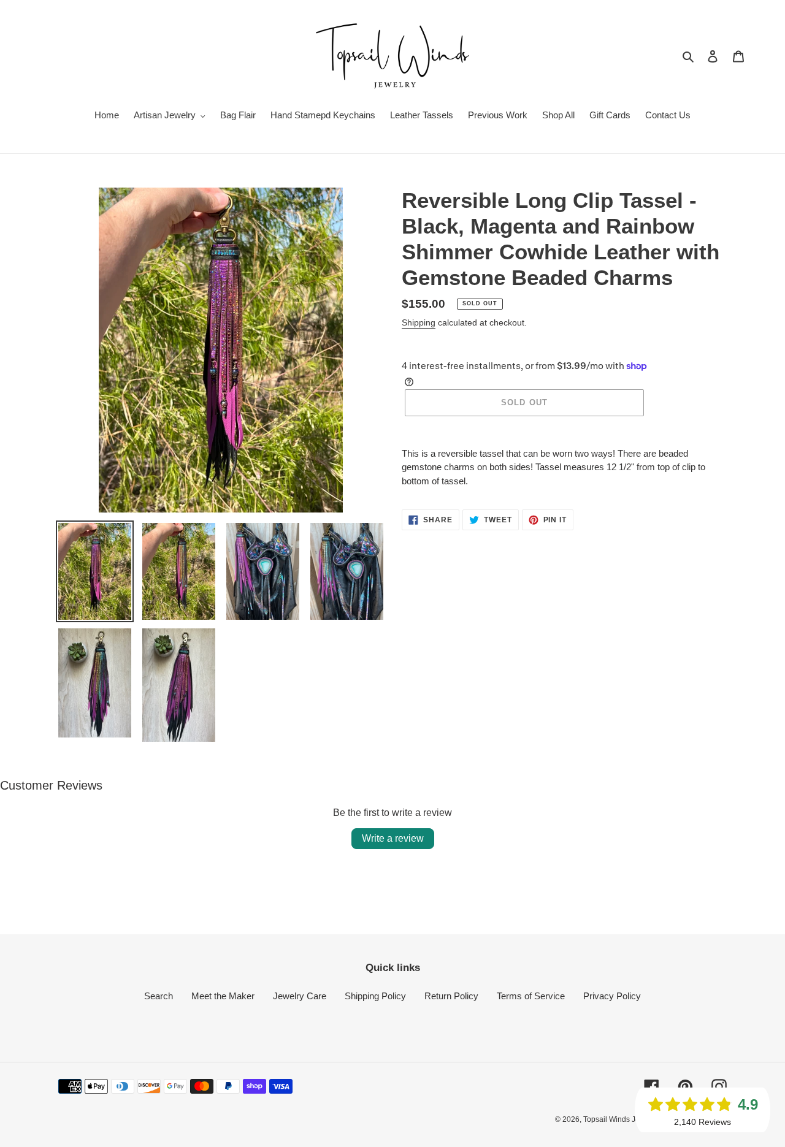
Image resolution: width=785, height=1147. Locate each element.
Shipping (418, 322)
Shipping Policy (375, 996)
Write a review (393, 838)
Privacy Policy (612, 996)
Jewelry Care (299, 996)
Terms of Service (531, 996)
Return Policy (451, 996)
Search (158, 996)
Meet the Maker (223, 996)
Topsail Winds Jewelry (620, 1119)
